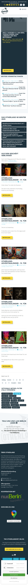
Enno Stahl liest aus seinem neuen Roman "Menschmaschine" (13, 82)
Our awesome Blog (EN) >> (14, 549)
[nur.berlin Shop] (12, 501)
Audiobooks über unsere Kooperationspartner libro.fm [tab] (11, 129)
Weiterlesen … (9, 71)
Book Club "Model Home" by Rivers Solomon (14, 105)
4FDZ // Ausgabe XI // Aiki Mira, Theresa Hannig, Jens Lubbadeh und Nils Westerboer (14, 35)
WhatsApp (17, 436)
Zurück (9, 380)
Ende (19, 383)
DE (23, 5)
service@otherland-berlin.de (10, 480)
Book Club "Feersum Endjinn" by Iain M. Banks (14, 100)
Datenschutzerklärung (14, 581)
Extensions (10, 567)
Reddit (14, 436)
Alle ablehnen (14, 578)
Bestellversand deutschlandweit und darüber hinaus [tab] (13, 124)
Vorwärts (13, 383)
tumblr (20, 436)
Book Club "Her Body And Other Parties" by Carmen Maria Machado (14, 95)
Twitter (8, 436)
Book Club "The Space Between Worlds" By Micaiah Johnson (14, 88)
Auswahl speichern (14, 571)
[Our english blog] (11, 5)
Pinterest (22, 436)
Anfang (4, 380)
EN (21, 5)
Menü (24, 9)
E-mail (11, 436)
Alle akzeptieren (14, 575)
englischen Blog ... (12, 161)
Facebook (5, 436)
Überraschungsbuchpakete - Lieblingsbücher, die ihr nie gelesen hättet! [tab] (13, 135)
